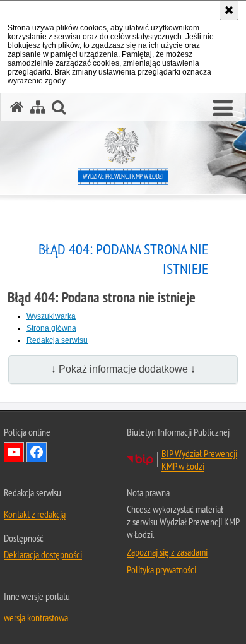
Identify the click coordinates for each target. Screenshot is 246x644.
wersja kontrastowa (36, 617)
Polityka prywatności (161, 569)
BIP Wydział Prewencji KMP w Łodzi (199, 459)
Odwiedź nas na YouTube (14, 452)
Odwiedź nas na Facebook (36, 452)
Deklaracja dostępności (43, 554)
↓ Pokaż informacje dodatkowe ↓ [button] (123, 369)
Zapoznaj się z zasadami (167, 552)
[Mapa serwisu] (37, 107)
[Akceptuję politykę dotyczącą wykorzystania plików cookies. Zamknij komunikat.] (229, 10)
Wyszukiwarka (51, 316)
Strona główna (51, 328)
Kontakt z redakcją (35, 514)
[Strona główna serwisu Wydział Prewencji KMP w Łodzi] (17, 107)
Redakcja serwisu (57, 340)
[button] (223, 108)
